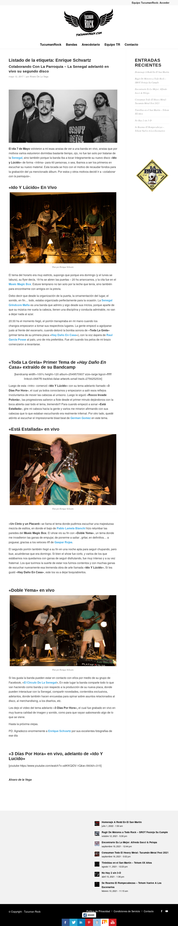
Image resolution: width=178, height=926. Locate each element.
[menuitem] (149, 2)
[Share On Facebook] (66, 922)
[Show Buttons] (89, 916)
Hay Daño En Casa (63, 335)
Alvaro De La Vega (39, 76)
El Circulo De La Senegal (40, 682)
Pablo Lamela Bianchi (71, 528)
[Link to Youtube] (166, 911)
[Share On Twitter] (73, 922)
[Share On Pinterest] (89, 922)
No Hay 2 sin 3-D (143, 120)
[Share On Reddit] (97, 922)
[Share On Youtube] (112, 922)
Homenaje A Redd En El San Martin (152, 72)
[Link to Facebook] (161, 911)
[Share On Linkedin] (81, 922)
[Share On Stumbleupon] (105, 922)
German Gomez (80, 418)
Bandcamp (64, 367)
